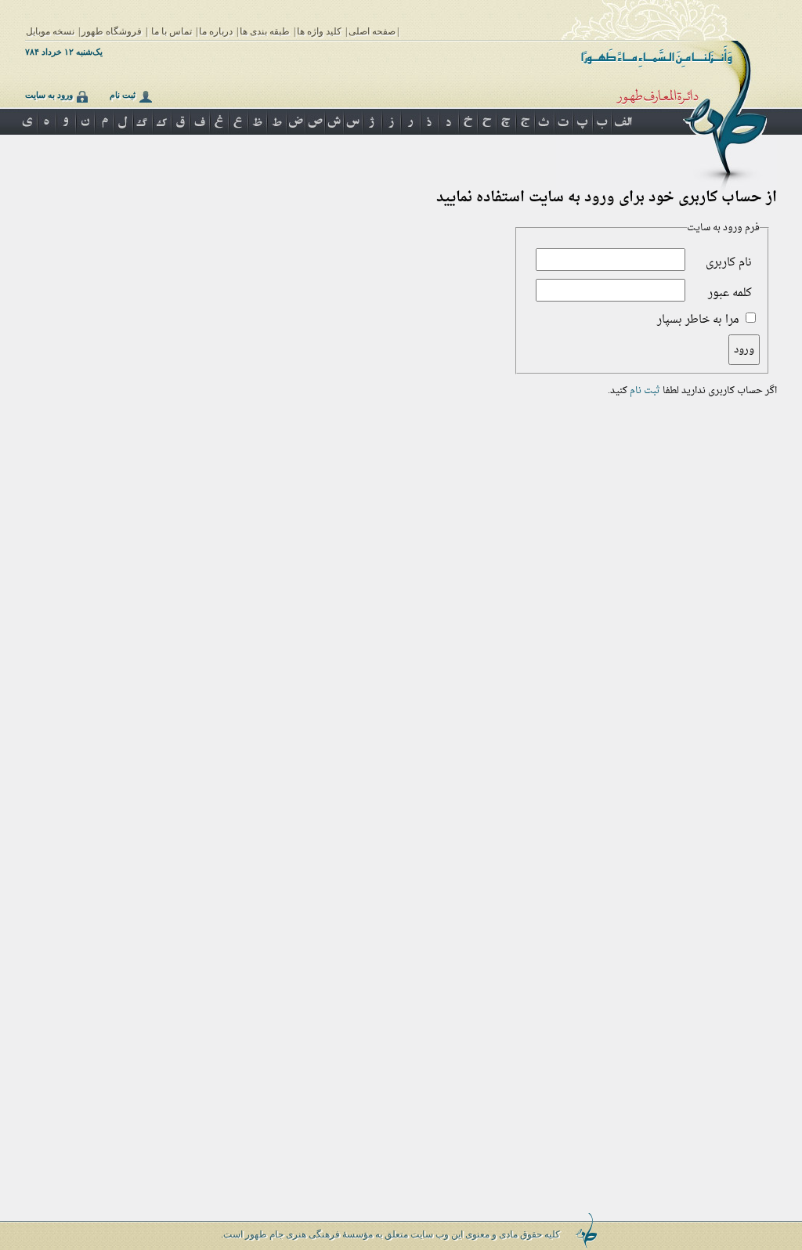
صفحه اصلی (372, 31)
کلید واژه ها (319, 31)
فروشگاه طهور (111, 31)
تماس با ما (171, 31)
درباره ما (216, 31)
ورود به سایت (49, 94)
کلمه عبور (730, 293)
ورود (744, 349)
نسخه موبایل (50, 31)
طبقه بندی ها (265, 31)
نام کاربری (729, 262)
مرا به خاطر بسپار (698, 320)
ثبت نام (122, 94)
